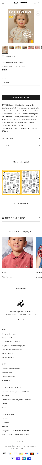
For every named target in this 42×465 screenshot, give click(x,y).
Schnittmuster (7, 373)
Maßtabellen (6, 396)
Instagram (5, 419)
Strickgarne (6, 380)
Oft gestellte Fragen (9, 334)
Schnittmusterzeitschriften (11, 369)
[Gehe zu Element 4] (24, 47)
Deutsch (20, 441)
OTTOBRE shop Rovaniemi (11, 342)
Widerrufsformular (8, 357)
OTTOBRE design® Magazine (13, 62)
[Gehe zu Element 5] (31, 47)
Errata (4, 407)
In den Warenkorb (21, 98)
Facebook (5, 423)
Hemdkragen (7, 277)
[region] (21, 307)
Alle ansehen (21, 288)
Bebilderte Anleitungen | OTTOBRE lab (15, 392)
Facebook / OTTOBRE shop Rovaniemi (15, 434)
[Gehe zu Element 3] (18, 47)
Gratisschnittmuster (8, 376)
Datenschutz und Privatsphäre (12, 349)
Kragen (4, 272)
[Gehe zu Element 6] (37, 47)
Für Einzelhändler (8, 353)
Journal (4, 403)
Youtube (5, 427)
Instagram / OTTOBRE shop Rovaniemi (15, 430)
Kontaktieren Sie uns (9, 338)
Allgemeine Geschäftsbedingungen (13, 346)
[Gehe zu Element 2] (11, 47)
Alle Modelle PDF (21, 203)
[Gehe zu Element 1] (5, 49)
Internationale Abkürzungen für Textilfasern (16, 400)
